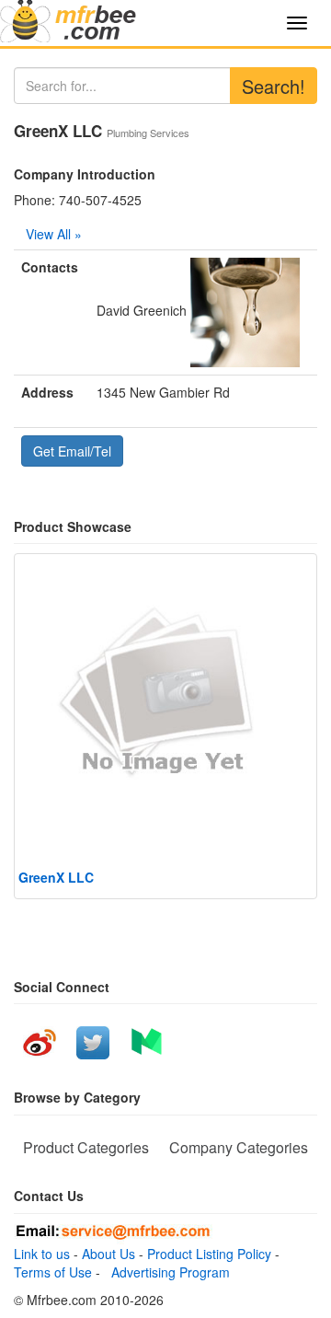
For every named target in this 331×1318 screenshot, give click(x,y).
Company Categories (238, 1147)
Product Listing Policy (209, 1253)
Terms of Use (53, 1272)
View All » (54, 234)
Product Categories (86, 1147)
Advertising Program (167, 1272)
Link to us (42, 1253)
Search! (273, 86)
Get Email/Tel (72, 451)
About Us (108, 1253)
